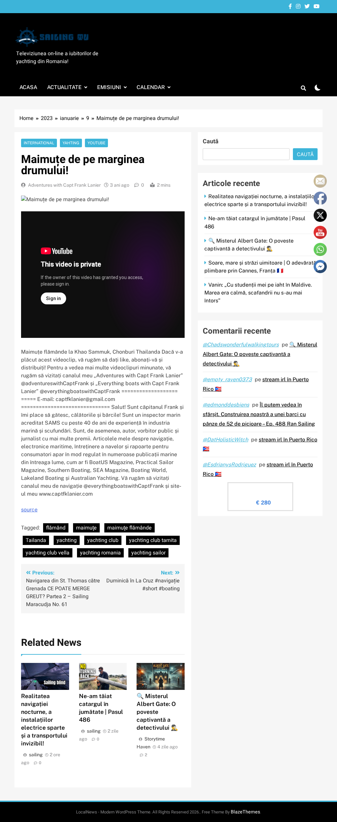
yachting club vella (47, 553)
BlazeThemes (245, 812)
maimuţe (86, 528)
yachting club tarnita (153, 540)
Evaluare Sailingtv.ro (260, 488)
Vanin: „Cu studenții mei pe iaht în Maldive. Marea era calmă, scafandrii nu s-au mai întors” (258, 293)
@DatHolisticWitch (225, 439)
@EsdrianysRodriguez (229, 464)
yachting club (102, 540)
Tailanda (36, 540)
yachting (67, 540)
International (39, 143)
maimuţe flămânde (129, 528)
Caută (211, 141)
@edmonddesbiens (226, 405)
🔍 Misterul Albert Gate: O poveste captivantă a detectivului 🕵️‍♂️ (157, 712)
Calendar (151, 87)
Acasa (28, 87)
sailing (36, 754)
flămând (55, 528)
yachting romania (100, 553)
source (29, 509)
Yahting (71, 143)
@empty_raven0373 (227, 379)
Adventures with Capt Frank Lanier (64, 185)
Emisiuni (109, 87)
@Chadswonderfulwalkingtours (241, 344)
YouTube (96, 143)
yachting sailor (148, 553)
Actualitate (64, 87)
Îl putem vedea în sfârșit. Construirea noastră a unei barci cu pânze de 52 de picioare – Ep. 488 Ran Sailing (259, 414)
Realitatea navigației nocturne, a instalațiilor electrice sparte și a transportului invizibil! (44, 720)
